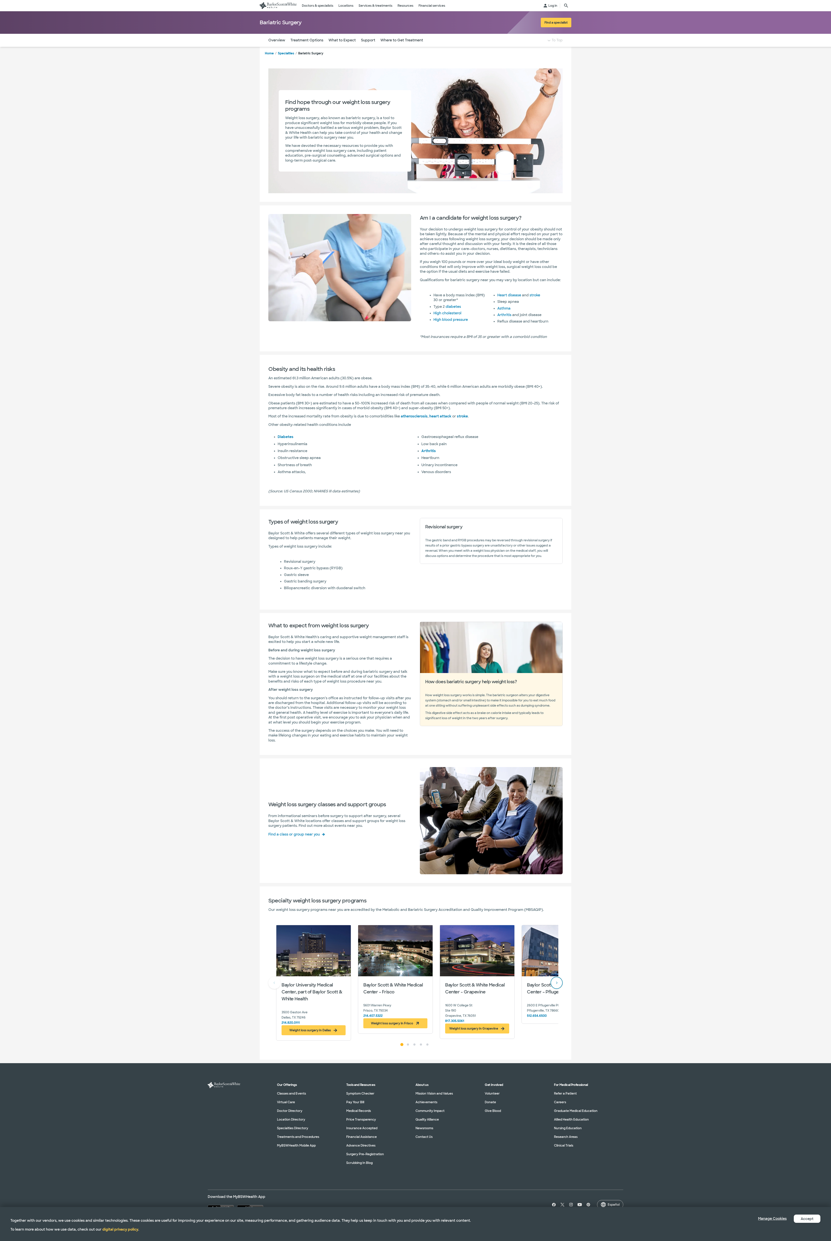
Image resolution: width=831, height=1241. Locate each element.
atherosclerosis (414, 416)
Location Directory (291, 1119)
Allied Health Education (571, 1119)
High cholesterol (447, 313)
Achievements (426, 1102)
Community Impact (430, 1111)
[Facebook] (553, 1205)
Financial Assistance (361, 1137)
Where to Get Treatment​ (401, 40)
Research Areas (566, 1137)
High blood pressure (450, 319)
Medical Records (358, 1111)
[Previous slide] (274, 983)
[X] (562, 1205)
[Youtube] (579, 1205)
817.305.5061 (454, 1021)
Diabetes (285, 437)
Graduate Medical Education (575, 1111)
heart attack (440, 416)
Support (368, 40)
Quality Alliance (427, 1119)
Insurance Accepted (361, 1128)
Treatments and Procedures (298, 1137)
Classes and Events (291, 1093)
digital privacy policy (120, 1229)
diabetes (453, 306)
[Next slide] (557, 983)
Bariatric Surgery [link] (310, 53)
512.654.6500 (537, 1016)
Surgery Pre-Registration (365, 1154)
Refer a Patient (565, 1093)
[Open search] (566, 5)
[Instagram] (571, 1205)
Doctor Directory (289, 1111)
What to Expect (342, 40)
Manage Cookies (772, 1218)
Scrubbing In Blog (359, 1163)
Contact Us (424, 1137)
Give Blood (493, 1111)
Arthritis (504, 315)
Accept (807, 1219)
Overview (276, 40)
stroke (535, 295)
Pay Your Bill (355, 1102)
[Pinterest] (588, 1205)
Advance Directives (360, 1145)
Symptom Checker (360, 1093)
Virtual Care (286, 1102)
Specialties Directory (292, 1128)
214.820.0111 (291, 1023)
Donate (490, 1102)
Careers (560, 1102)
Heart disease (509, 295)
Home (269, 53)
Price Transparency (361, 1119)
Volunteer (492, 1093)
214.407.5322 (373, 1016)
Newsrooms (424, 1128)
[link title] (278, 5)
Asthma (504, 308)
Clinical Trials (563, 1145)
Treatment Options (306, 40)
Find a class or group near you (294, 834)
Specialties (286, 53)
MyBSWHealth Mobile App (296, 1145)
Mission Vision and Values (434, 1093)
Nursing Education (568, 1128)
